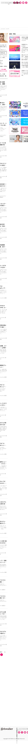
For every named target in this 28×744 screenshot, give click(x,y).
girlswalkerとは (17, 729)
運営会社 (16, 728)
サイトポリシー (16, 733)
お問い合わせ (16, 731)
